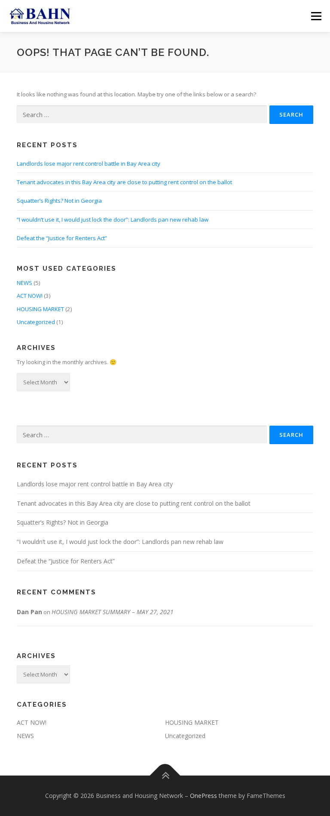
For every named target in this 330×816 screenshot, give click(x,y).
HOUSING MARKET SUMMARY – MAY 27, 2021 (113, 612)
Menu (316, 16)
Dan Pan (29, 612)
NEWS (24, 283)
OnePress (203, 795)
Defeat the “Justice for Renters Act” (62, 238)
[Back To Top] (165, 775)
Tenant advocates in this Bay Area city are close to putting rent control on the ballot (124, 182)
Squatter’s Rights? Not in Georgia (59, 200)
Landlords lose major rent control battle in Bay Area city (88, 163)
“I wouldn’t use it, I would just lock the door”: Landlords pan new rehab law (112, 219)
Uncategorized (36, 322)
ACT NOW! (30, 296)
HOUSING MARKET (40, 309)
